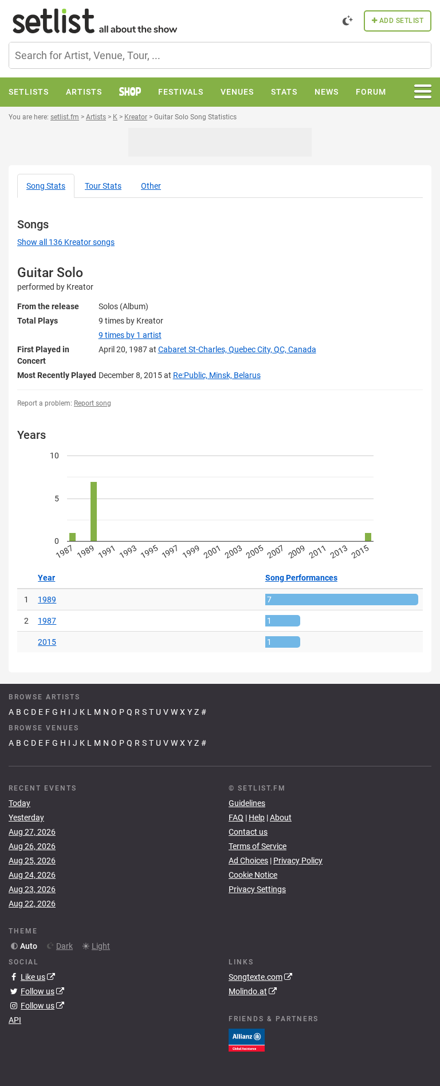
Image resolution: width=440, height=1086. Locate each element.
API (15, 1020)
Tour (103, 185)
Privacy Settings (257, 889)
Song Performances (301, 577)
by (130, 335)
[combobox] (220, 55)
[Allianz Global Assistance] (247, 1039)
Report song (92, 403)
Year (46, 577)
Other (151, 185)
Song (45, 185)
